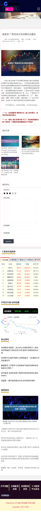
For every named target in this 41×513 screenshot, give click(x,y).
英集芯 (10, 283)
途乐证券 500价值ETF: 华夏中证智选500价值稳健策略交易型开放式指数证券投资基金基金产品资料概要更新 (20, 458)
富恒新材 (10, 274)
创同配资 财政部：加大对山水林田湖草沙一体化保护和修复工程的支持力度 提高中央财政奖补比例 (19, 350)
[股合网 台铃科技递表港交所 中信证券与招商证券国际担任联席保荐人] (31, 141)
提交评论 (8, 241)
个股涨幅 (4, 260)
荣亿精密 (10, 292)
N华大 (10, 268)
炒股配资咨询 (25, 487)
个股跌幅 (13, 259)
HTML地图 (31, 503)
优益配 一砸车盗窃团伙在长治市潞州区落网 (18, 380)
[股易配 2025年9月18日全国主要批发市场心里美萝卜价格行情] (20, 407)
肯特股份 (10, 289)
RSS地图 (24, 503)
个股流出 (29, 259)
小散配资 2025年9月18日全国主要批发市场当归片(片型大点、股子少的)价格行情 (20, 430)
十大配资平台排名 (35, 487)
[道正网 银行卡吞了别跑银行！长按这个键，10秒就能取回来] (10, 163)
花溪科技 (10, 271)
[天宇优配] (11, 4)
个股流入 (21, 259)
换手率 (37, 259)
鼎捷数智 (10, 280)
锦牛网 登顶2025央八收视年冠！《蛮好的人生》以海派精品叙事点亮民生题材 (19, 439)
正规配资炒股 (15, 487)
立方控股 (10, 295)
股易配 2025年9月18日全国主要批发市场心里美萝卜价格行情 (20, 422)
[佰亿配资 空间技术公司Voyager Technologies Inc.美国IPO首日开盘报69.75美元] (10, 141)
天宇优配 (4, 486)
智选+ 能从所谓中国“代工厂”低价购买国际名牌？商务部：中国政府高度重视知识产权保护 (20, 120)
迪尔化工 (10, 286)
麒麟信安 (10, 277)
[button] (2, 321)
